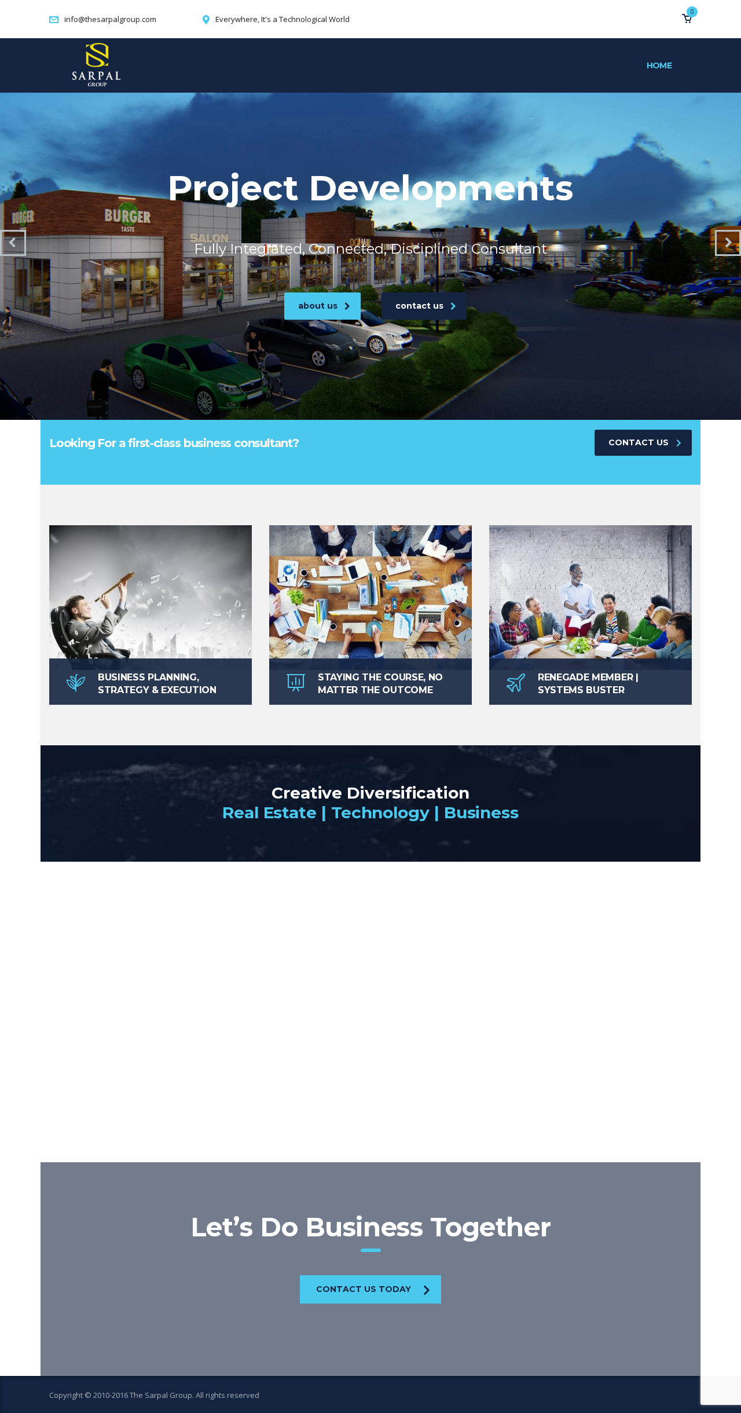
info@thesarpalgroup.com (110, 19)
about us (318, 306)
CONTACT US (638, 442)
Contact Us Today (363, 1289)
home (659, 65)
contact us (419, 306)
